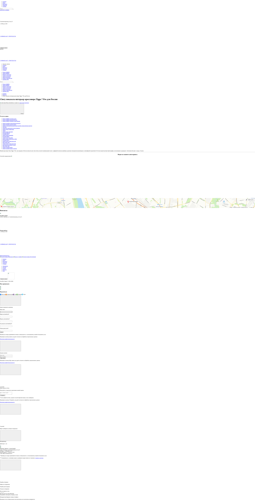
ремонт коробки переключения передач (11, 123)
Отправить (3, 395)
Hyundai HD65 (6, 136)
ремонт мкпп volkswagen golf (9, 141)
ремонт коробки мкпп (8, 147)
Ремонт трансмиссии (7, 78)
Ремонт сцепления (7, 74)
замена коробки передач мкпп (9, 124)
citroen (4, 130)
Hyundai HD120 (6, 133)
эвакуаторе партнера (24, 102)
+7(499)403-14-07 (4, 36)
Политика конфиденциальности (7, 339)
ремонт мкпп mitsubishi (8, 135)
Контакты (5, 4)
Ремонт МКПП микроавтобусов (10, 120)
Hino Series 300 (6, 142)
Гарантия (5, 5)
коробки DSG (6, 79)
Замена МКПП (6, 73)
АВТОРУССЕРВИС (4, 10)
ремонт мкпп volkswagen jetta (9, 143)
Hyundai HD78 (6, 140)
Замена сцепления (7, 75)
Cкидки (4, 267)
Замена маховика (6, 77)
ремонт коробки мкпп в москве (10, 148)
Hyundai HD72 (6, 134)
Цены (4, 2)
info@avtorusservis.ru (4, 255)
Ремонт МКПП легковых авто (9, 118)
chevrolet (5, 127)
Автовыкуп (5, 266)
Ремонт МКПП (6, 72)
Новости (5, 269)
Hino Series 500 (6, 146)
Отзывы (4, 6)
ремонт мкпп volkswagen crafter (10, 139)
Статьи (4, 268)
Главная (4, 1)
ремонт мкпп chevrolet (8, 131)
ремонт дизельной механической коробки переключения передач (17, 125)
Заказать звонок (4, 47)
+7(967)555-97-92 (12, 36)
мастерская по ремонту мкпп (9, 145)
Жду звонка (3, 358)
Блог (4, 270)
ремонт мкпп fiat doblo (8, 137)
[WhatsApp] (10, 46)
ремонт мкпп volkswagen (8, 129)
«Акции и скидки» (39, 458)
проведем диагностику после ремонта (11, 128)
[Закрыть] (10, 300)
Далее (2, 332)
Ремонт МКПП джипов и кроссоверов (11, 121)
